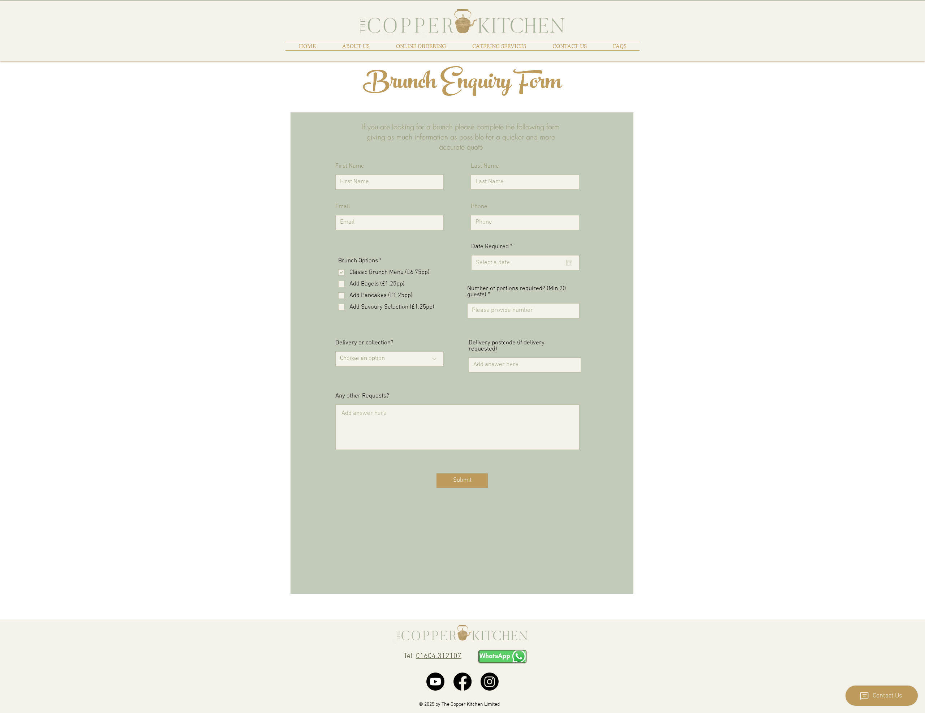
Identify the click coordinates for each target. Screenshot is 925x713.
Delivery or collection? (364, 343)
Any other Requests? (362, 396)
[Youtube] (435, 682)
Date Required (493, 247)
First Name (349, 166)
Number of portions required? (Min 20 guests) (516, 292)
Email (342, 207)
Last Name (485, 166)
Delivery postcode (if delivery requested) (507, 346)
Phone (479, 207)
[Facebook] (462, 682)
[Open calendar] (569, 263)
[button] (499, 46)
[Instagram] (490, 682)
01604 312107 (438, 656)
